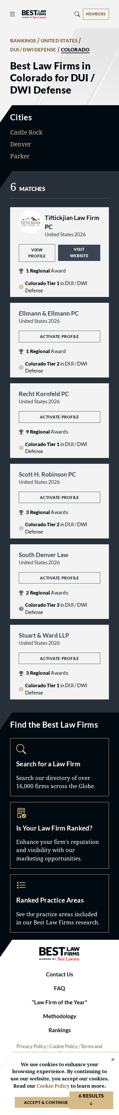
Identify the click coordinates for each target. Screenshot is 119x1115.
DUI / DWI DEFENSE (33, 50)
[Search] (77, 14)
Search (59, 767)
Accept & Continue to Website (59, 1102)
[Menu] (12, 14)
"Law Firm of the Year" (59, 1002)
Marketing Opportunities (59, 835)
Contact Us (59, 974)
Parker (20, 156)
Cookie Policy (63, 1046)
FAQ (59, 988)
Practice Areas (59, 903)
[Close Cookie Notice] (109, 1060)
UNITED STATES (59, 41)
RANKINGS (23, 41)
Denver (20, 144)
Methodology (59, 1016)
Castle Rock (26, 132)
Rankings (60, 1030)
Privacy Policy (31, 1046)
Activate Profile (59, 336)
